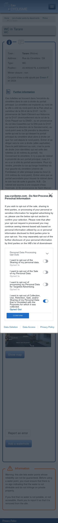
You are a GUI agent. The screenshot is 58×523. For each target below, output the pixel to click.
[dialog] (29, 261)
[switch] (45, 261)
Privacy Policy (47, 327)
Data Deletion (11, 327)
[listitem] (29, 253)
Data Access (29, 327)
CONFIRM (18, 315)
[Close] (52, 196)
